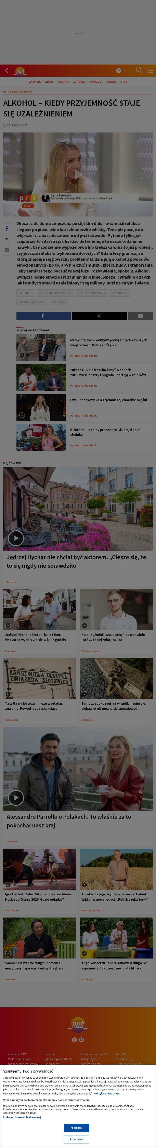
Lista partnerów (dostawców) (22, 1117)
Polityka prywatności (107, 1093)
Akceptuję (77, 1128)
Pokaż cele (76, 1139)
